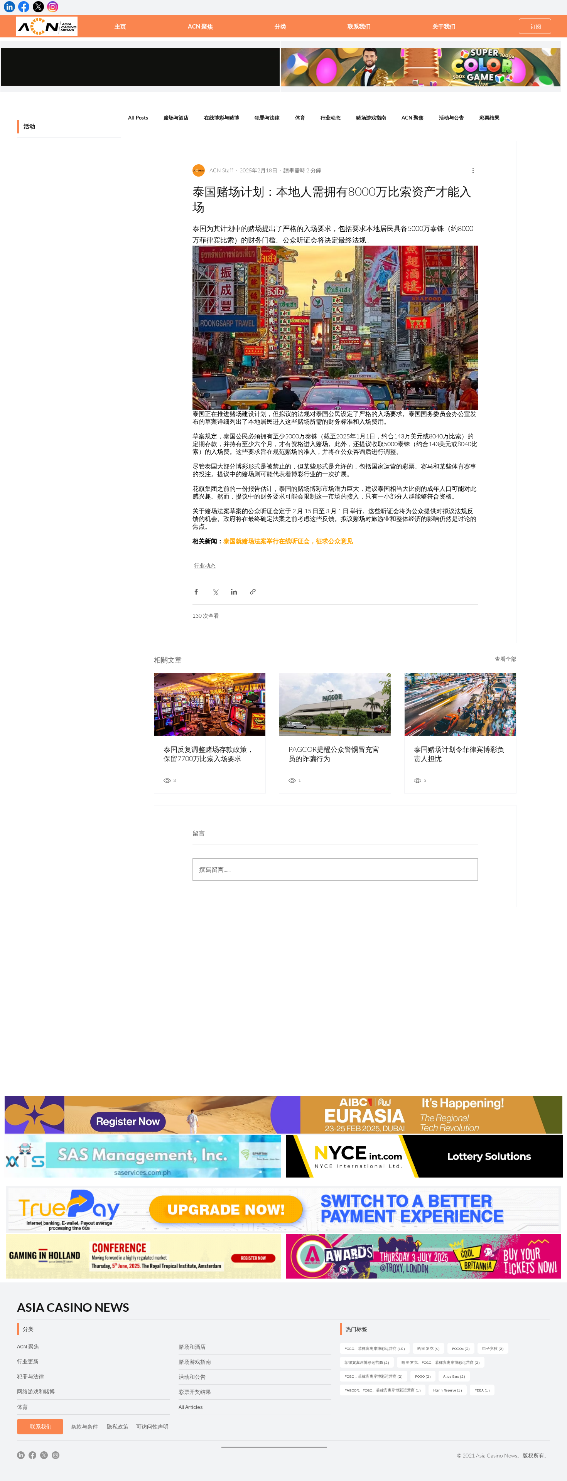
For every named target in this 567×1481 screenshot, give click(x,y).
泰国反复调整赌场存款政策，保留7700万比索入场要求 (209, 754)
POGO (425, 1375)
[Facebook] (32, 1455)
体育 (300, 118)
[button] (280, 26)
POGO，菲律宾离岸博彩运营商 (375, 1375)
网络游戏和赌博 (36, 1391)
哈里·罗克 (430, 1348)
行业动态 (331, 118)
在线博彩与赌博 (221, 118)
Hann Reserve (450, 1389)
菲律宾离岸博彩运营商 (369, 1362)
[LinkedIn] (21, 1455)
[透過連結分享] (252, 591)
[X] (44, 1455)
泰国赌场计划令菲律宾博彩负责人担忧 (459, 754)
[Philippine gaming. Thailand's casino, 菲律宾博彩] (460, 704)
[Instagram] (55, 1455)
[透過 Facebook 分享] (196, 591)
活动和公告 (192, 1376)
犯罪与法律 (267, 118)
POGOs (463, 1348)
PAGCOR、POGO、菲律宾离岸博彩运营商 (384, 1389)
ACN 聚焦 (413, 118)
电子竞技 (495, 1348)
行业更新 (28, 1361)
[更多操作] (473, 170)
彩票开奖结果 (195, 1391)
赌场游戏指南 (371, 118)
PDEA (484, 1389)
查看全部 (505, 658)
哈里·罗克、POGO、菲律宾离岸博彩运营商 (443, 1362)
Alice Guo (456, 1375)
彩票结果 (489, 118)
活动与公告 (451, 118)
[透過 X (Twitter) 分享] (215, 591)
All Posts (138, 118)
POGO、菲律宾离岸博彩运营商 (377, 1348)
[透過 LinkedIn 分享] (234, 591)
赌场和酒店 (192, 1346)
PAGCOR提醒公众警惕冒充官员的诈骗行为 (334, 754)
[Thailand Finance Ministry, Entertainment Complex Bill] (210, 704)
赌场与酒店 (176, 118)
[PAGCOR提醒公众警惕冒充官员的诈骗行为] (335, 704)
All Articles (191, 1406)
